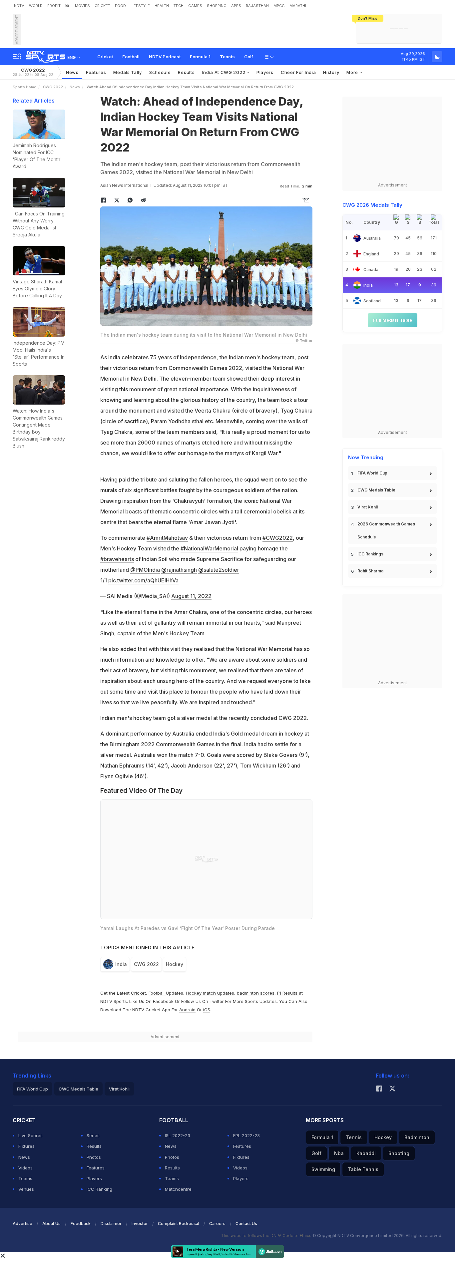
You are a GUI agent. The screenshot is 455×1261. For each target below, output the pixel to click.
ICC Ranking (99, 1189)
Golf (248, 56)
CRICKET (102, 5)
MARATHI (297, 5)
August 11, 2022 (191, 596)
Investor (140, 1223)
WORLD (36, 5)
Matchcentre (178, 1189)
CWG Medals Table (376, 489)
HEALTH (162, 5)
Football (131, 56)
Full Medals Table (392, 320)
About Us (51, 1223)
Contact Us (246, 1223)
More (352, 72)
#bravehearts (117, 559)
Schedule (160, 72)
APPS (236, 5)
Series (93, 1135)
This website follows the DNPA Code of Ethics (266, 1235)
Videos (25, 1167)
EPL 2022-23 (246, 1135)
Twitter (217, 1001)
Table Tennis (363, 1169)
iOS (206, 1009)
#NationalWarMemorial (209, 548)
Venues (26, 1189)
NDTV (19, 5)
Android (187, 1009)
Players (264, 72)
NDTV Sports (113, 1001)
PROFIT (54, 5)
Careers (217, 1223)
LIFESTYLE (140, 5)
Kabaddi (366, 1153)
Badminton (416, 1137)
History (331, 72)
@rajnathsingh (179, 569)
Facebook (163, 1001)
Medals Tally (127, 72)
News (72, 72)
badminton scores (255, 993)
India (121, 964)
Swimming (323, 1169)
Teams (25, 1178)
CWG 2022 (33, 72)
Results (186, 72)
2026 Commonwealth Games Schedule (386, 530)
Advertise (22, 1223)
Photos (94, 1157)
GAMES (195, 5)
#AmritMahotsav (167, 537)
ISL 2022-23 (177, 1135)
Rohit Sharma (370, 570)
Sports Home (24, 87)
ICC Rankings (370, 553)
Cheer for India (298, 72)
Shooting (398, 1153)
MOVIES (82, 5)
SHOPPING (217, 5)
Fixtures (26, 1146)
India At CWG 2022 (224, 72)
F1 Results (288, 993)
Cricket (105, 56)
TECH (179, 5)
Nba (339, 1153)
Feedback (81, 1223)
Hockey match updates (210, 993)
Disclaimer (111, 1223)
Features (96, 72)
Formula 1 (200, 56)
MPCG (279, 5)
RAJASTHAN (257, 5)
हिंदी (67, 5)
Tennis (227, 56)
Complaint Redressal (178, 1223)
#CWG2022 (277, 537)
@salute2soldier (218, 569)
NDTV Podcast (165, 56)
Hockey (174, 964)
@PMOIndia (145, 569)
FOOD (120, 5)
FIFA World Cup (372, 473)
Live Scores (30, 1135)
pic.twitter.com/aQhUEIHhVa (143, 580)
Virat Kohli (367, 506)
